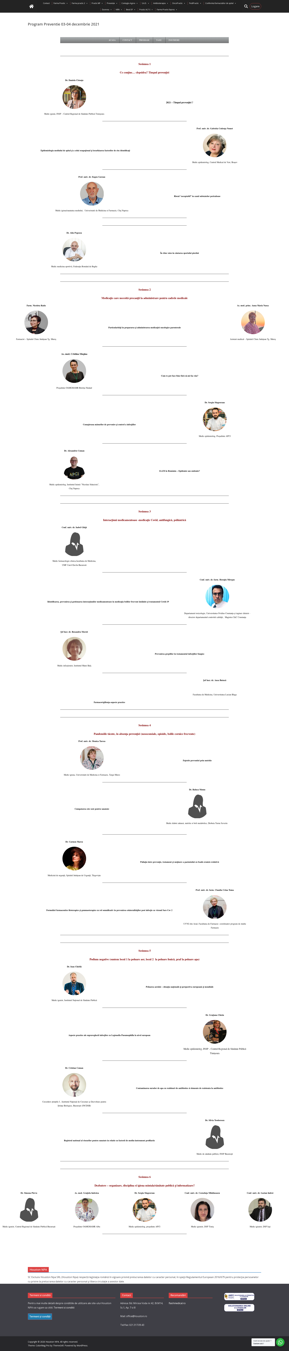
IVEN (118, 9)
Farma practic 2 (78, 3)
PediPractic (194, 3)
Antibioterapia (159, 3)
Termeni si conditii (64, 1307)
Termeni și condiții (40, 1316)
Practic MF (96, 3)
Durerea (105, 9)
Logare (255, 6)
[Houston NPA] (31, 6)
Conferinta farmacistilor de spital (219, 3)
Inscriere (174, 40)
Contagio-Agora (128, 3)
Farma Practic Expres (166, 9)
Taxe (159, 40)
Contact (46, 3)
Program (144, 40)
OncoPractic (177, 3)
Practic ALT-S (144, 9)
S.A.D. (144, 3)
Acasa (112, 40)
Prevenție (111, 3)
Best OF (129, 9)
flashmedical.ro (177, 1303)
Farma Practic (59, 3)
